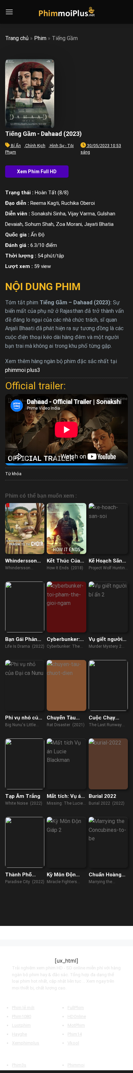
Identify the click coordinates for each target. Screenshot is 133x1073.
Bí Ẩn (16, 145)
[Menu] (9, 11)
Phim (40, 38)
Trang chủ (17, 38)
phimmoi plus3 (22, 370)
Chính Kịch (35, 145)
